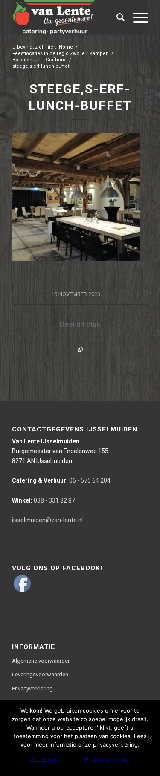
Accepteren (46, 759)
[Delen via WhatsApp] (80, 349)
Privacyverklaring (32, 688)
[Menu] (136, 17)
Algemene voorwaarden (41, 661)
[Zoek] (116, 17)
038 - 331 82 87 (43, 500)
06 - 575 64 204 (61, 480)
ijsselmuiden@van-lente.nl (47, 520)
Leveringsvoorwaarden (40, 674)
